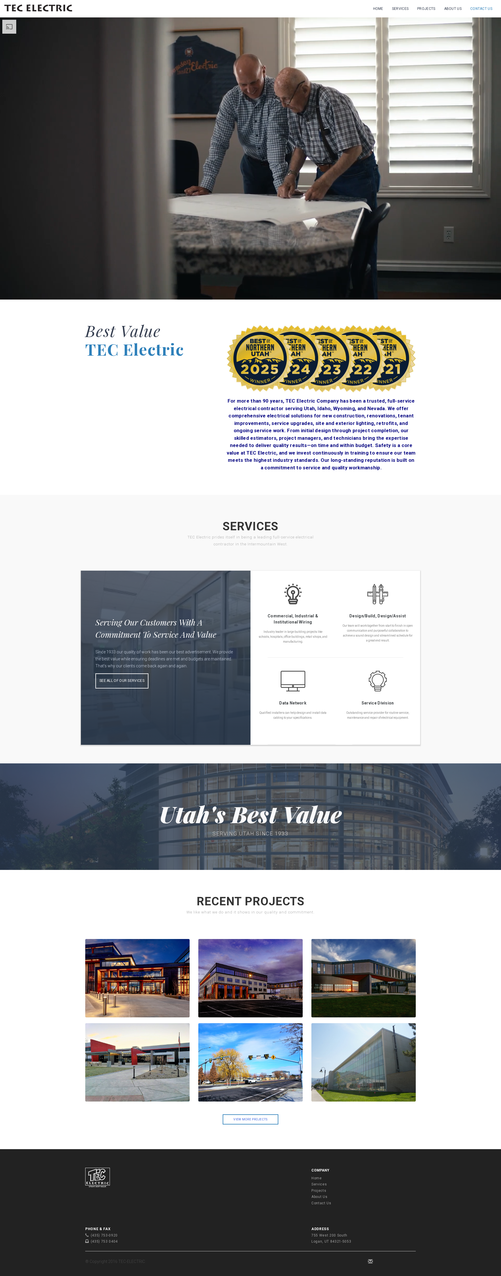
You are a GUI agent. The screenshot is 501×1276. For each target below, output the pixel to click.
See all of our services (121, 681)
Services (400, 9)
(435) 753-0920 (104, 1235)
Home (378, 9)
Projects (426, 9)
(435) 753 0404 (104, 1241)
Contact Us (481, 9)
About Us (453, 9)
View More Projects (250, 1119)
